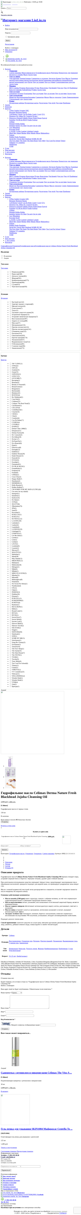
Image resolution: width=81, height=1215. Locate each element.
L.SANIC (12, 131)
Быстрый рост (18, 302)
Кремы (58, 78)
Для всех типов (19, 276)
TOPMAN (63, 1213)
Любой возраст (22, 956)
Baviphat (16, 380)
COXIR (15, 424)
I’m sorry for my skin (34, 125)
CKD (15, 414)
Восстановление (19, 319)
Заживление (18, 348)
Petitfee (11, 137)
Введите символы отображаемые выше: (25, 1025)
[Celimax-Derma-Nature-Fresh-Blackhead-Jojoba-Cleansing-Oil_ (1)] (10, 777)
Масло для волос (55, 97)
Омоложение (18, 335)
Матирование (18, 325)
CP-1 (43, 114)
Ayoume (22, 110)
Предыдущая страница (25, 1151)
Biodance (16, 393)
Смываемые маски (49, 80)
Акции (6, 258)
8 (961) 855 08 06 (17, 2)
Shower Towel (18, 626)
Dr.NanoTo (16, 441)
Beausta (15, 382)
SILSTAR (16, 628)
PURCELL (17, 598)
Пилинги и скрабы (16, 75)
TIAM (15, 657)
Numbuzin (16, 586)
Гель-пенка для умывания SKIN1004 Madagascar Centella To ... (36, 1128)
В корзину (5, 822)
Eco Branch (17, 443)
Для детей (51, 103)
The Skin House (32, 141)
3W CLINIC (17, 364)
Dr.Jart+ (35, 116)
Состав (7, 866)
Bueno (24, 112)
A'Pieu (15, 366)
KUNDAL (17, 519)
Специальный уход (20, 82)
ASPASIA (16, 374)
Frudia (29, 120)
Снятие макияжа (15, 73)
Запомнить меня (13, 37)
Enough (19, 118)
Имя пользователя (11, 29)
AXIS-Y (16, 376)
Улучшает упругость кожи (22, 312)
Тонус (15, 310)
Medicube (16, 565)
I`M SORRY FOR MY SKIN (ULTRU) (26, 489)
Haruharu (16, 481)
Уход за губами (49, 82)
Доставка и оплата (9, 6)
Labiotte (15, 523)
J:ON (14, 502)
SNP (14, 636)
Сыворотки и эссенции (39, 78)
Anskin (16, 110)
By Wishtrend (17, 397)
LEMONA (16, 533)
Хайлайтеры (26, 90)
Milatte (15, 571)
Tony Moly (42, 141)
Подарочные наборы (16, 103)
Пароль (7, 33)
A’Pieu (11, 110)
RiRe (14, 609)
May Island (17, 133)
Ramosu (15, 605)
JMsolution (16, 127)
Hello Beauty (17, 485)
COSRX (16, 422)
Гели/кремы (28, 93)
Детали (7, 864)
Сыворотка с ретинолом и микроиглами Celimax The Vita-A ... (36, 1072)
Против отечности (20, 327)
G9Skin (11, 122)
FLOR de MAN (21, 120)
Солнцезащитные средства (65, 82)
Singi (14, 630)
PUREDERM (17, 600)
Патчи (30, 82)
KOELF (15, 517)
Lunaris (35, 131)
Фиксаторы (44, 88)
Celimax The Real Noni (21, 403)
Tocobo (15, 659)
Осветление (17, 308)
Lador (15, 525)
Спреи (64, 97)
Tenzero (16, 646)
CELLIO (16, 408)
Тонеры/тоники (25, 78)
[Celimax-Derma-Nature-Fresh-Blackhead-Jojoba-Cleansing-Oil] (32, 753)
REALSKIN (17, 607)
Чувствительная (19, 286)
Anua (15, 372)
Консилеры (30, 88)
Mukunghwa (45, 133)
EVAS (15, 460)
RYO (14, 613)
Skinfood (28, 139)
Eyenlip (15, 462)
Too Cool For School (53, 141)
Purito (17, 137)
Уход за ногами (49, 93)
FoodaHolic (17, 468)
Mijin (28, 133)
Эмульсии (52, 78)
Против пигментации (21, 329)
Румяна (34, 90)
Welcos (15, 674)
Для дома (59, 103)
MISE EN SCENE (19, 573)
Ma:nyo (15, 550)
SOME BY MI (37, 139)
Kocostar (12, 129)
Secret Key (13, 139)
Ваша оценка (6, 993)
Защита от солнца (19, 321)
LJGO (15, 544)
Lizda (15, 542)
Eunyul (44, 118)
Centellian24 (17, 410)
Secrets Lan (17, 621)
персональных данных (59, 1211)
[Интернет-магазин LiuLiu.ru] (23, 20)
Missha (33, 133)
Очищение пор (19, 331)
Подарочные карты (31, 103)
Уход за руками (38, 93)
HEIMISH (17, 483)
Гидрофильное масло (43, 73)
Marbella (16, 554)
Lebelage (30, 131)
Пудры (36, 88)
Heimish (12, 124)
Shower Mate (17, 623)
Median (23, 133)
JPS (14, 508)
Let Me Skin (17, 535)
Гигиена (20, 93)
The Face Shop (14, 141)
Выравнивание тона (21, 342)
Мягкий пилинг (18, 306)
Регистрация (9, 44)
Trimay (63, 141)
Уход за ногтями (61, 93)
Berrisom (19, 112)
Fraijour (34, 120)
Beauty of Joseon (18, 384)
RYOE (15, 615)
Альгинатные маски (35, 80)
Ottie (14, 590)
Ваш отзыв (5, 1008)
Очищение (13, 93)
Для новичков (14, 78)
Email (3, 1016)
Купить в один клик (8, 826)
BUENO (16, 395)
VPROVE (16, 670)
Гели (63, 78)
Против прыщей (19, 338)
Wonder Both (17, 680)
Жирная (16, 278)
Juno (14, 510)
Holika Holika (20, 124)
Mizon (38, 133)
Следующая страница (8, 1151)
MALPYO (16, 552)
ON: (14, 588)
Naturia (11, 135)
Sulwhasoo (16, 640)
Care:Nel (16, 399)
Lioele (15, 537)
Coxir (39, 114)
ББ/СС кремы (14, 88)
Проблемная (18, 282)
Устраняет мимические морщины (25, 317)
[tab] (42, 862)
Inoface (18, 125)
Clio (14, 416)
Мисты (67, 78)
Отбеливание (18, 344)
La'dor (18, 131)
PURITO (16, 602)
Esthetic (15, 452)
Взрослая (17, 274)
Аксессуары (32, 75)
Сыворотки (40, 97)
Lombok (16, 546)
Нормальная (18, 272)
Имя (3, 1012)
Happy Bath (17, 479)
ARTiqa (43, 1213)
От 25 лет (12, 956)
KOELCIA (16, 514)
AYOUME (16, 378)
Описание (8, 862)
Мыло (25, 75)
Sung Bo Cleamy (18, 642)
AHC (27, 110)
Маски (46, 97)
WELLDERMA (18, 676)
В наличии (8, 256)
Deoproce (12, 116)
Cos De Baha (27, 114)
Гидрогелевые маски (21, 80)
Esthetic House (28, 118)
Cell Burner (13, 114)
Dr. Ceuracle (28, 116)
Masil (11, 133)
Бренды (15, 686)
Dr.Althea (16, 437)
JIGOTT (16, 504)
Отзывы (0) (9, 868)
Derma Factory (18, 433)
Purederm (22, 137)
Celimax (16, 401)
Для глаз (60, 88)
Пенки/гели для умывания (68, 73)
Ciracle (20, 114)
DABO (15, 426)
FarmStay (12, 120)
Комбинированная (20, 280)
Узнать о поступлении (9, 1147)
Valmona (12, 142)
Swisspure (16, 644)
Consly (34, 114)
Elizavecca (12, 118)
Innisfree (12, 125)
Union (15, 667)
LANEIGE (17, 529)
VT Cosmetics (18, 672)
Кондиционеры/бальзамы (26, 97)
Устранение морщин (20, 314)
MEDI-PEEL (17, 561)
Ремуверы (54, 73)
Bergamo (12, 112)
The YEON (17, 655)
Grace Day (16, 477)
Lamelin (15, 527)
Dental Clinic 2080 (19, 428)
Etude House (37, 118)
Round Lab (17, 611)
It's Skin (15, 500)
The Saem (23, 141)
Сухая (16, 284)
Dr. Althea (19, 116)
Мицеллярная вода (28, 73)
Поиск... (4, 8)
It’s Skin (23, 125)
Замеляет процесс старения (22, 304)
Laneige (23, 131)
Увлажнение (18, 340)
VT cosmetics (20, 142)
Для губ (66, 88)
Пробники (66, 103)
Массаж (16, 323)
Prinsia (15, 596)
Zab (14, 684)
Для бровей (52, 88)
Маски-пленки (61, 80)
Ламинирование (73, 97)
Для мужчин (43, 103)
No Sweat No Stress (19, 584)
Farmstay (16, 464)
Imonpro (16, 493)
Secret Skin (21, 139)
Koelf (18, 129)
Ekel (14, 445)
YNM (11, 146)
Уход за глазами (38, 82)
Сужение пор (18, 346)
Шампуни (12, 97)
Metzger (15, 567)
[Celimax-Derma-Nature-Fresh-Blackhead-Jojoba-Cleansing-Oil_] (10, 788)
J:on (10, 127)
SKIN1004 (17, 632)
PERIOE (16, 592)
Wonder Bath (17, 678)
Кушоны (22, 88)
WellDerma (13, 144)
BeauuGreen (17, 387)
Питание (17, 333)
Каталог (9, 246)
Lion (14, 540)
